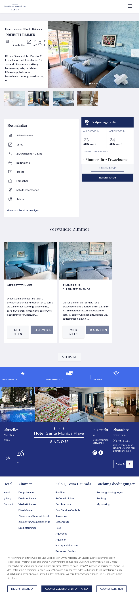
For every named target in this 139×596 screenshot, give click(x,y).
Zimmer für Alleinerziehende (34, 515)
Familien (60, 492)
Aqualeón (61, 539)
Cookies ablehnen (111, 588)
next (135, 53)
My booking (103, 504)
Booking (101, 498)
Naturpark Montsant (67, 545)
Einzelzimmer (25, 510)
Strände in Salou (65, 498)
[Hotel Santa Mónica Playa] (15, 9)
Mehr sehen (18, 331)
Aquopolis (61, 533)
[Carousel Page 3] (94, 83)
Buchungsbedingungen (116, 483)
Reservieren (107, 177)
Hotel (8, 483)
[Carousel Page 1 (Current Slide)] (90, 84)
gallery (7, 498)
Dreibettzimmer (27, 498)
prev (52, 53)
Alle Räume (69, 356)
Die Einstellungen (22, 588)
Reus (58, 527)
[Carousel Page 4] (97, 83)
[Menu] (128, 6)
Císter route (63, 521)
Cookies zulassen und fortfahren (67, 588)
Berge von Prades (66, 551)
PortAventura (63, 504)
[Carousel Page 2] (92, 83)
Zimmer (18, 28)
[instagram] (94, 452)
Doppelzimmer (26, 492)
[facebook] (100, 452)
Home (8, 28)
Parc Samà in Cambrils (68, 510)
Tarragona (61, 515)
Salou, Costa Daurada (73, 483)
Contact (8, 504)
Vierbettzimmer (27, 504)
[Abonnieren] (129, 464)
